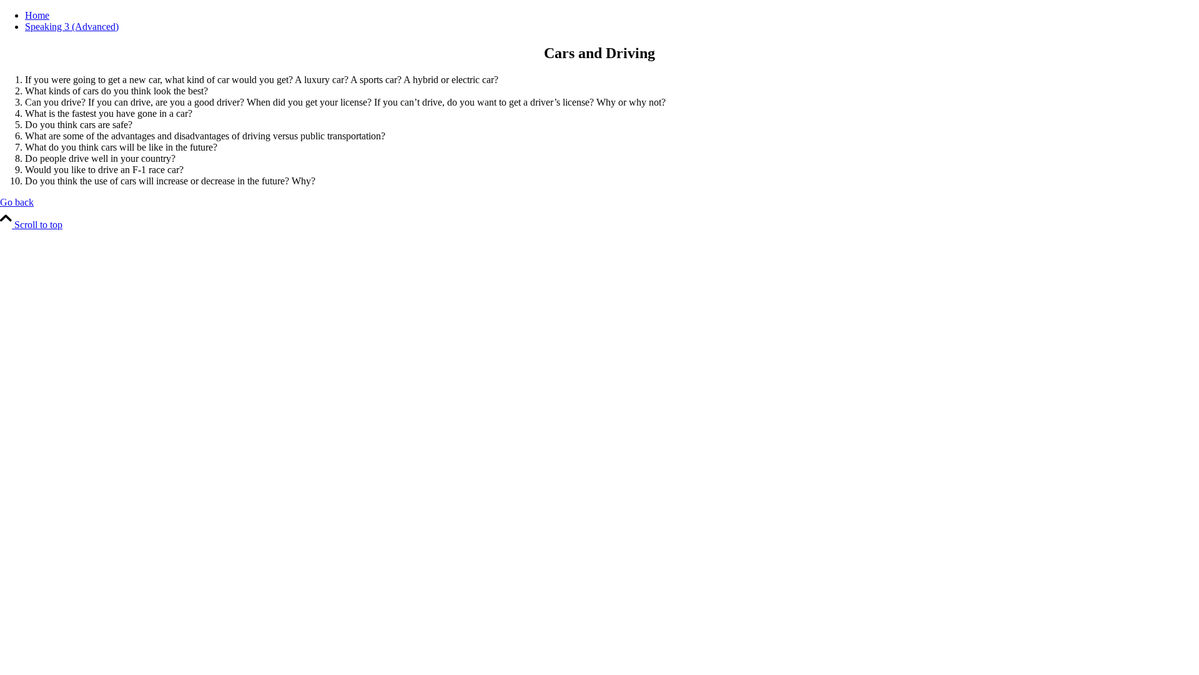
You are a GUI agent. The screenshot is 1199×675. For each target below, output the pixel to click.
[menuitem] (612, 15)
